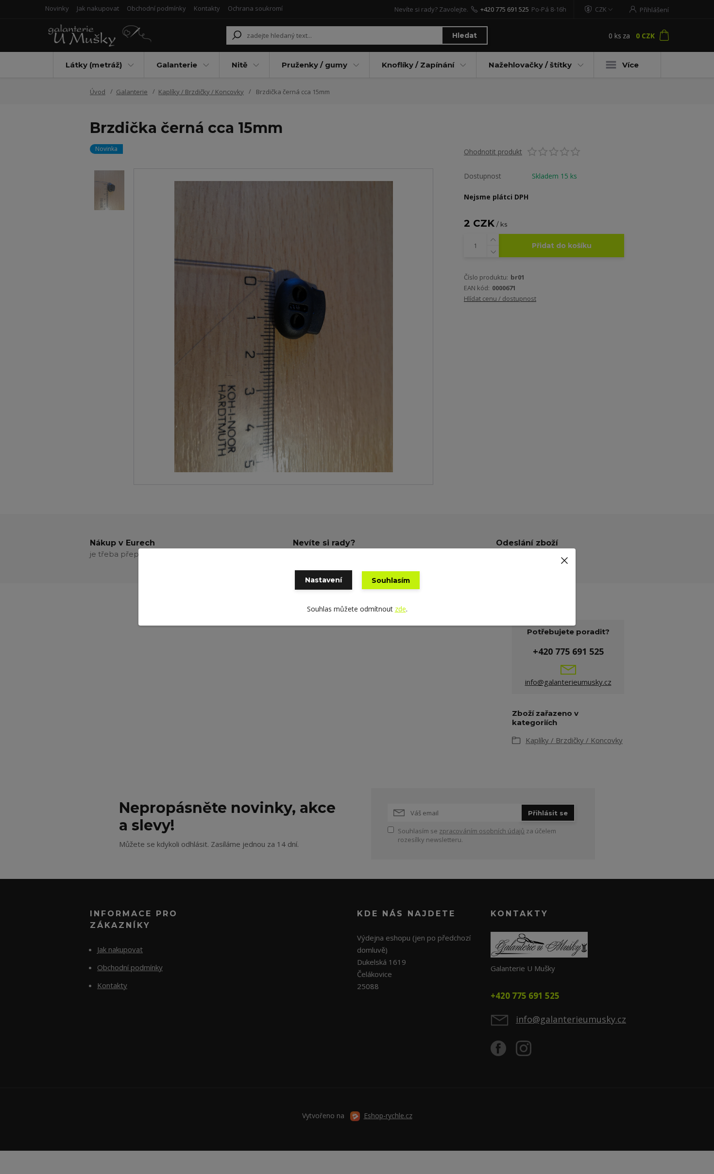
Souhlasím (391, 580)
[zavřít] (564, 558)
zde (400, 608)
